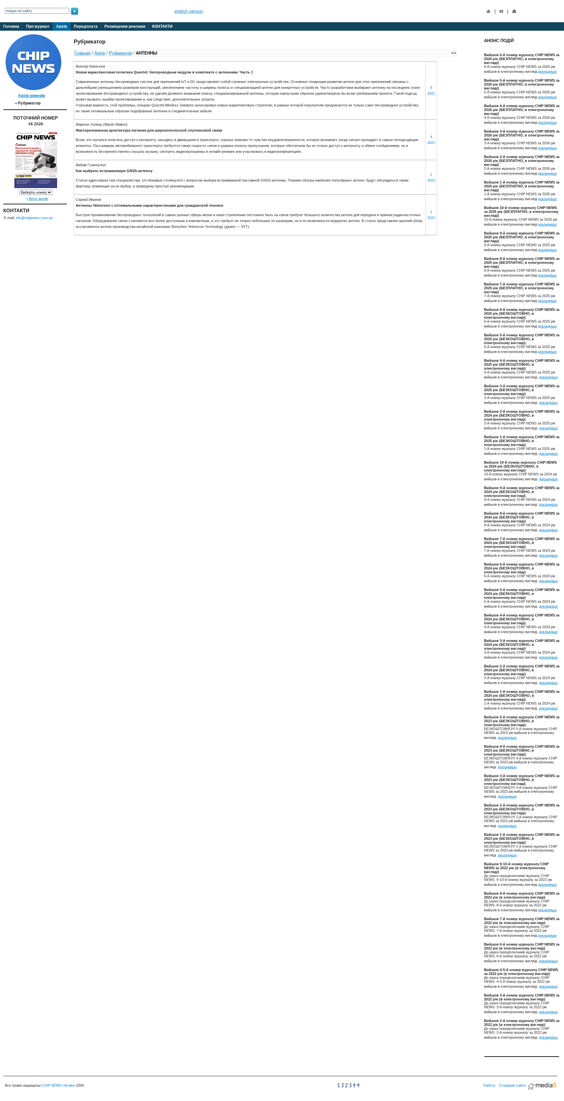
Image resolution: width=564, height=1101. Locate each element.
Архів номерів (31, 95)
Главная (82, 53)
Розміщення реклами (124, 26)
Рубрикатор (120, 53)
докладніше (547, 71)
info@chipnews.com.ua (34, 218)
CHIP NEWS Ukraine (58, 1085)
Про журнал (37, 26)
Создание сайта (512, 1085)
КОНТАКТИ (162, 26)
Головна (11, 26)
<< (454, 53)
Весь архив (38, 198)
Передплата (86, 26)
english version (188, 11)
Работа (489, 1085)
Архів (61, 26)
